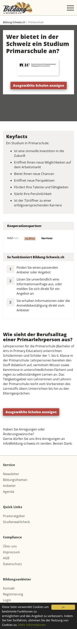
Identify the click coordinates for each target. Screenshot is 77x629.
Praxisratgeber (14, 516)
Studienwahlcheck (16, 522)
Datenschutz (12, 564)
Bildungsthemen (15, 480)
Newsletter (11, 474)
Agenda (8, 491)
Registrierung (13, 594)
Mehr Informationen (32, 625)
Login (7, 600)
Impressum (11, 552)
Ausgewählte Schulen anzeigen (38, 85)
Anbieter (9, 486)
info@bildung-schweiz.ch (21, 443)
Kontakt (9, 588)
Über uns (10, 546)
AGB (6, 558)
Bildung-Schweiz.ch (14, 22)
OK (63, 607)
